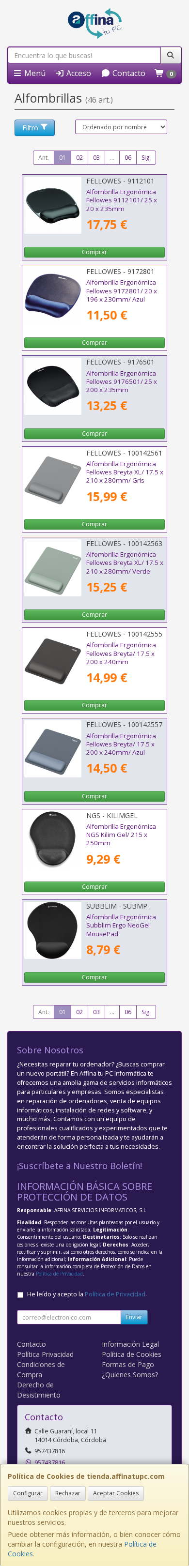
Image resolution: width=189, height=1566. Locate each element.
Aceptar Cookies (116, 1493)
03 (96, 157)
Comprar (94, 252)
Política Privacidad (45, 1354)
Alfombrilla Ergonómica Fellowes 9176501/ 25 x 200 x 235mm (121, 382)
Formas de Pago (128, 1364)
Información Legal (130, 1344)
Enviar (134, 1317)
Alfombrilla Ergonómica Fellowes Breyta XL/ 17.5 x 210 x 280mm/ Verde (124, 563)
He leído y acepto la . (87, 1294)
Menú (34, 73)
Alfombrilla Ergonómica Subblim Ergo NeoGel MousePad (121, 925)
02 (79, 157)
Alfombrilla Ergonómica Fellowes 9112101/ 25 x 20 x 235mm (121, 200)
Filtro (30, 127)
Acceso (77, 73)
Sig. (146, 157)
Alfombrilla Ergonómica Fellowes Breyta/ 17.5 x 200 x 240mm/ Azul (121, 744)
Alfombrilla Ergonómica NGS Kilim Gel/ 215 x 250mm (121, 835)
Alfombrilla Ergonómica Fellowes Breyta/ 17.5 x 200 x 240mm (121, 653)
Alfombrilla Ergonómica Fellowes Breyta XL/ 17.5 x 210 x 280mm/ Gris (124, 472)
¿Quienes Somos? (130, 1374)
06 (128, 157)
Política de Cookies (131, 1354)
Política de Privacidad (59, 1273)
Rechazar (67, 1493)
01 (62, 157)
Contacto (127, 73)
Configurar (28, 1493)
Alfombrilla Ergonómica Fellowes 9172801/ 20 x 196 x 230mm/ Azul (121, 291)
